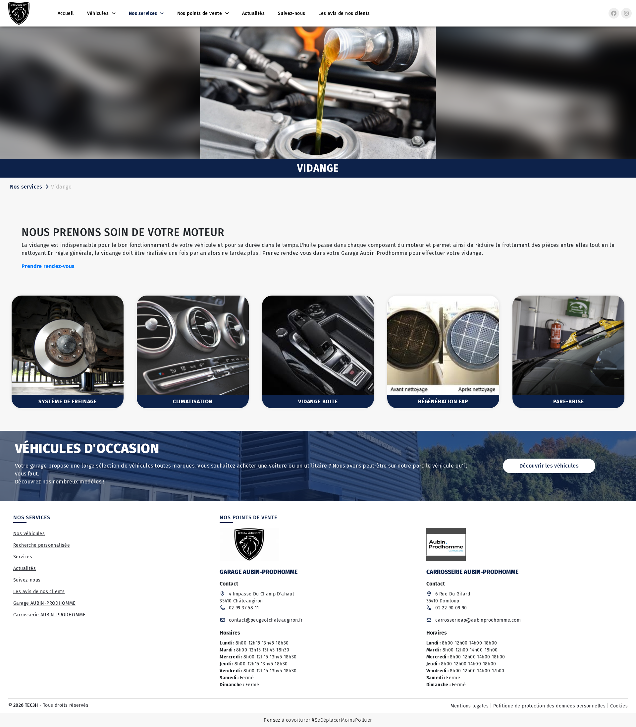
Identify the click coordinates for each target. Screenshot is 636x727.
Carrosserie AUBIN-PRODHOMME (49, 615)
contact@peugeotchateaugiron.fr (266, 620)
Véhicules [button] (98, 13)
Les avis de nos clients (39, 591)
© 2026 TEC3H (23, 705)
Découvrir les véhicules (549, 466)
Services (22, 557)
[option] (68, 352)
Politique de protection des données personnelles (549, 706)
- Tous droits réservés (63, 705)
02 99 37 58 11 (244, 608)
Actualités (24, 568)
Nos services (26, 187)
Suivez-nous (26, 580)
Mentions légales (469, 706)
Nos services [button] (143, 13)
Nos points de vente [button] (200, 13)
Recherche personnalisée (41, 545)
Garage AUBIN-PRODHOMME (44, 603)
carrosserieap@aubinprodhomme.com (478, 620)
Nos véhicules (29, 533)
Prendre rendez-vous (49, 266)
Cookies (619, 706)
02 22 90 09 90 (451, 608)
